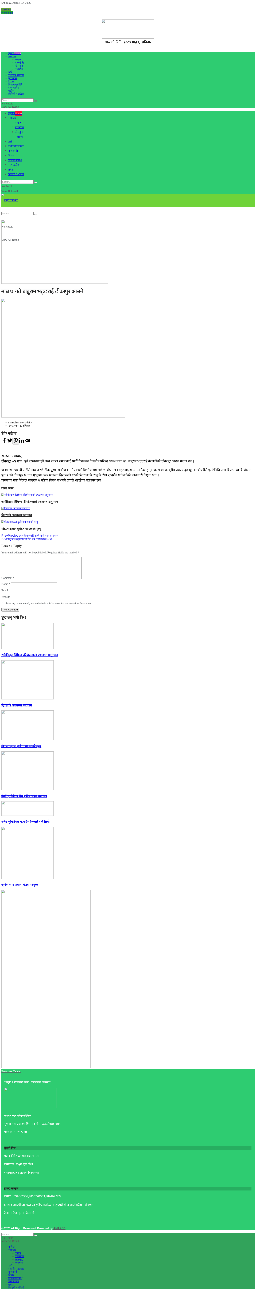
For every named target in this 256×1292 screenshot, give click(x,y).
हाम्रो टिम (6, 9)
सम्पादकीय (13, 87)
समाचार (12, 56)
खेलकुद (19, 65)
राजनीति (19, 62)
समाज (18, 59)
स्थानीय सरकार (16, 75)
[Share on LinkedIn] (21, 442)
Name (5, 583)
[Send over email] (27, 442)
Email (5, 590)
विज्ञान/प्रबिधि (15, 84)
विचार (11, 81)
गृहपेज (14, 53)
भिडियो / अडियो (16, 93)
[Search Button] (35, 101)
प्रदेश (11, 90)
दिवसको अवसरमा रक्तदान (16, 515)
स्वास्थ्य (19, 68)
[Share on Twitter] (10, 442)
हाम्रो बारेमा (7, 12)
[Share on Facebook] (4, 442)
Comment (7, 577)
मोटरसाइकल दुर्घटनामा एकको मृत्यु (21, 528)
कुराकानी (12, 78)
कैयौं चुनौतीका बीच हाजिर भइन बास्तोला (24, 796)
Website (5, 596)
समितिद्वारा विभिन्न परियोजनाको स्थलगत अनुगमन (29, 502)
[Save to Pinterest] (16, 441)
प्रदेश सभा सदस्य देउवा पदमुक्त (19, 884)
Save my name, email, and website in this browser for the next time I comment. (49, 603)
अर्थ (10, 72)
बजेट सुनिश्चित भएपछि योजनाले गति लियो (25, 821)
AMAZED (59, 1228)
